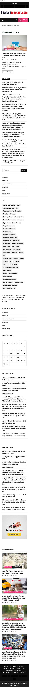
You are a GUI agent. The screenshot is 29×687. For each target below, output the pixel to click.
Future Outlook (16, 223)
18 (11, 357)
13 (18, 354)
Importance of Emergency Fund (11, 241)
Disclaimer (5, 187)
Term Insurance (7, 270)
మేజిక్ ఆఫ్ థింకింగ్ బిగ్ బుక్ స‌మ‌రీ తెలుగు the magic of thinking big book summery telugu (13, 435)
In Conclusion (6, 244)
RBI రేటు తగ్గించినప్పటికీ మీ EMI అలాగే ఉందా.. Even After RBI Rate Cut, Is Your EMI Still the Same (14, 428)
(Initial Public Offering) (9, 205)
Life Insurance (16, 249)
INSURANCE (9, 670)
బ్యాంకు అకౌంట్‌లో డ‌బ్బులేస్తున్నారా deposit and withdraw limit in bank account (14, 389)
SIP (10, 261)
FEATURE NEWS (8, 566)
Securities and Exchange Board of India (13, 258)
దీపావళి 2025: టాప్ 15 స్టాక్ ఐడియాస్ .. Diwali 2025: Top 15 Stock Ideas (14, 422)
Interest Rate (6, 246)
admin (5, 59)
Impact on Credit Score (9, 235)
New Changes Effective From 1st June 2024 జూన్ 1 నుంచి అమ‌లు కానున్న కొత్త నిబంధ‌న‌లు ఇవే (13, 416)
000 (17, 208)
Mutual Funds (6, 252)
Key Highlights (7, 249)
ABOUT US (5, 177)
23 (4, 360)
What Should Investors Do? (10, 285)
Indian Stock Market (17, 244)
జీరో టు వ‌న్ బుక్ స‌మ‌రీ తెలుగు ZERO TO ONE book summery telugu (13, 379)
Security (5, 261)
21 (21, 357)
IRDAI (17, 246)
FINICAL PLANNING (9, 49)
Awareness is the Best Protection (12, 211)
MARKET (21, 666)
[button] (2, 20)
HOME (3, 190)
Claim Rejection (19, 217)
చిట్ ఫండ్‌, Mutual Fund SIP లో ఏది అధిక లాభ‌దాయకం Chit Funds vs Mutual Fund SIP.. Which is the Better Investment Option (14, 399)
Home (6, 666)
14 (21, 354)
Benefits (5, 214)
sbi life (21, 252)
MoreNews (24, 683)
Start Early (16, 261)
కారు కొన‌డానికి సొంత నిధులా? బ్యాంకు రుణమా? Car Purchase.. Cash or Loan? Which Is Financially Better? (14, 89)
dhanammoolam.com (7, 184)
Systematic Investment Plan (10, 267)
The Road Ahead (7, 276)
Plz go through (8, 72)
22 (25, 357)
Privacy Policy (6, 194)
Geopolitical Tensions (8, 226)
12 (14, 354)
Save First (14, 252)
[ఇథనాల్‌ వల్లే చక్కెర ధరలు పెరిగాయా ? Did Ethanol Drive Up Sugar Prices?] (14, 561)
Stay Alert (5, 264)
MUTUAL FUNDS (20, 668)
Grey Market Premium (9, 229)
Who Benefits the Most (9, 288)
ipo (13, 246)
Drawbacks (20, 220)
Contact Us (5, 181)
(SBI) (18, 205)
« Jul (3, 367)
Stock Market (13, 264)
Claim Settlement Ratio (9, 220)
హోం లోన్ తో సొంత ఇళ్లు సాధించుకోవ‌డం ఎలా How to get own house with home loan (14, 43)
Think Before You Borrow (9, 279)
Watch (25, 20)
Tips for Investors (7, 282)
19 (14, 357)
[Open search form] (16, 20)
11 (11, 354)
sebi (4, 255)
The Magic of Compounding (10, 273)
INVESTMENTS (6, 672)
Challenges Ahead (7, 217)
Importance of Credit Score (10, 238)
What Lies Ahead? (19, 282)
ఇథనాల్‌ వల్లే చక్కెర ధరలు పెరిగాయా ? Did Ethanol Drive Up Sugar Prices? (12, 83)
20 (18, 357)
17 (7, 357)
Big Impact (12, 214)
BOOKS (13, 672)
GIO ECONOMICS (17, 566)
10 (7, 354)
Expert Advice (6, 223)
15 (25, 354)
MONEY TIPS (18, 670)
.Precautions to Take (8, 208)
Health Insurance (7, 232)
